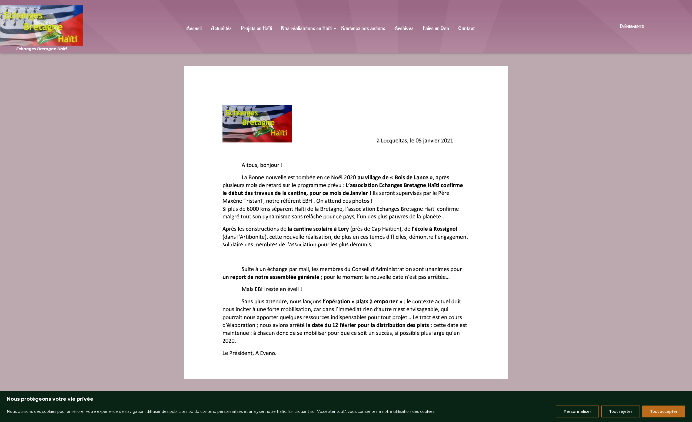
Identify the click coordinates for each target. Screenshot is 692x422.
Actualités (221, 28)
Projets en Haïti (256, 28)
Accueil (194, 28)
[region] (346, 406)
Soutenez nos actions (363, 28)
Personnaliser (577, 411)
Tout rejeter (620, 411)
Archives (404, 28)
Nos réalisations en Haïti (306, 28)
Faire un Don (436, 28)
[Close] (686, 395)
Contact (466, 28)
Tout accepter (663, 411)
